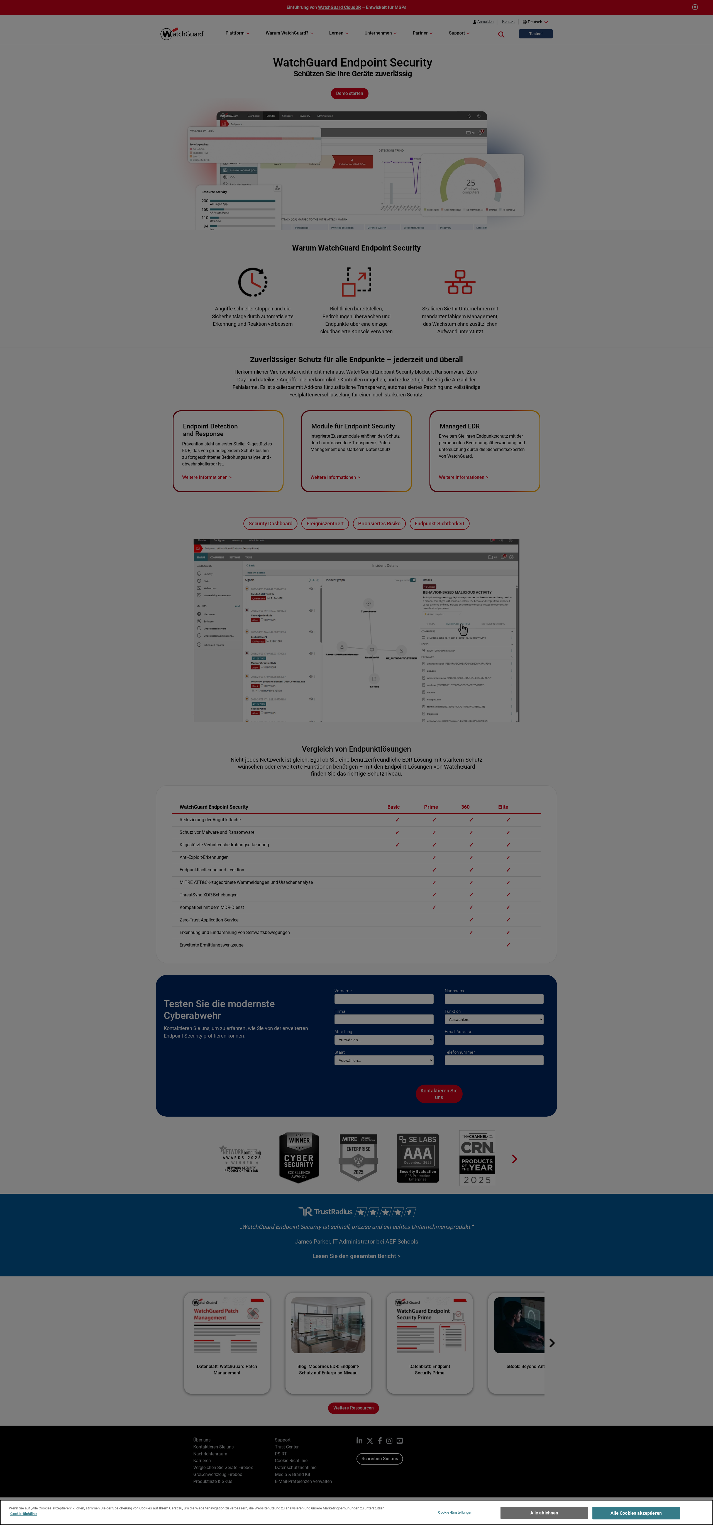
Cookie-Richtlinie (23, 1513)
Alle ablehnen (544, 1513)
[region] (356, 1512)
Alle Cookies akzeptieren (636, 1513)
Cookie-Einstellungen (455, 1512)
